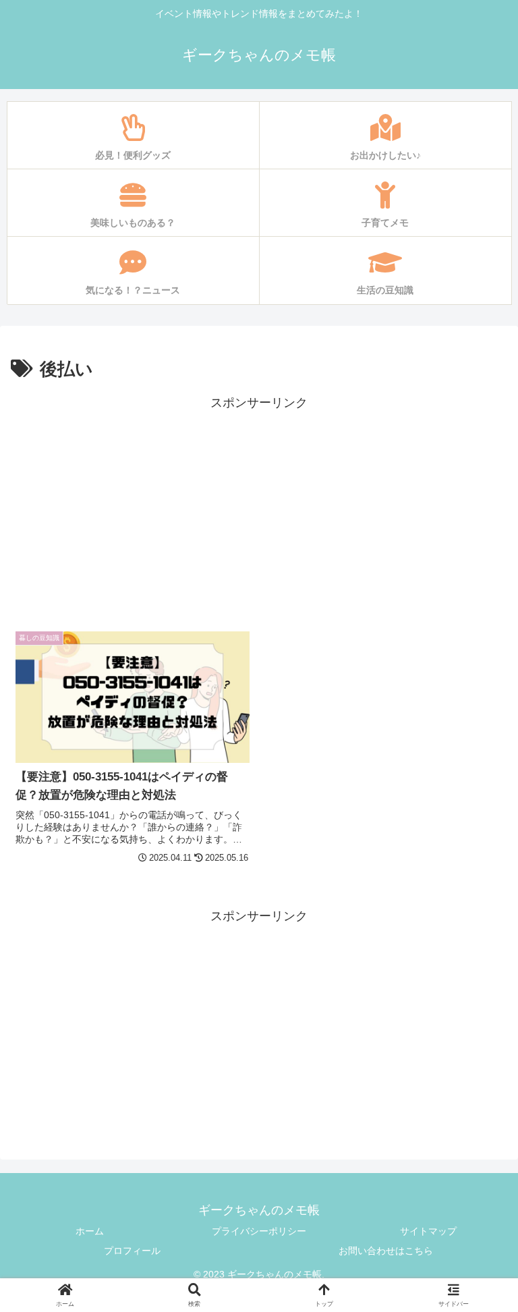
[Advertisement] (259, 507)
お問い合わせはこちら (386, 1250)
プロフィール (132, 1250)
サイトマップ (428, 1231)
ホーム (90, 1231)
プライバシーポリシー (259, 1231)
